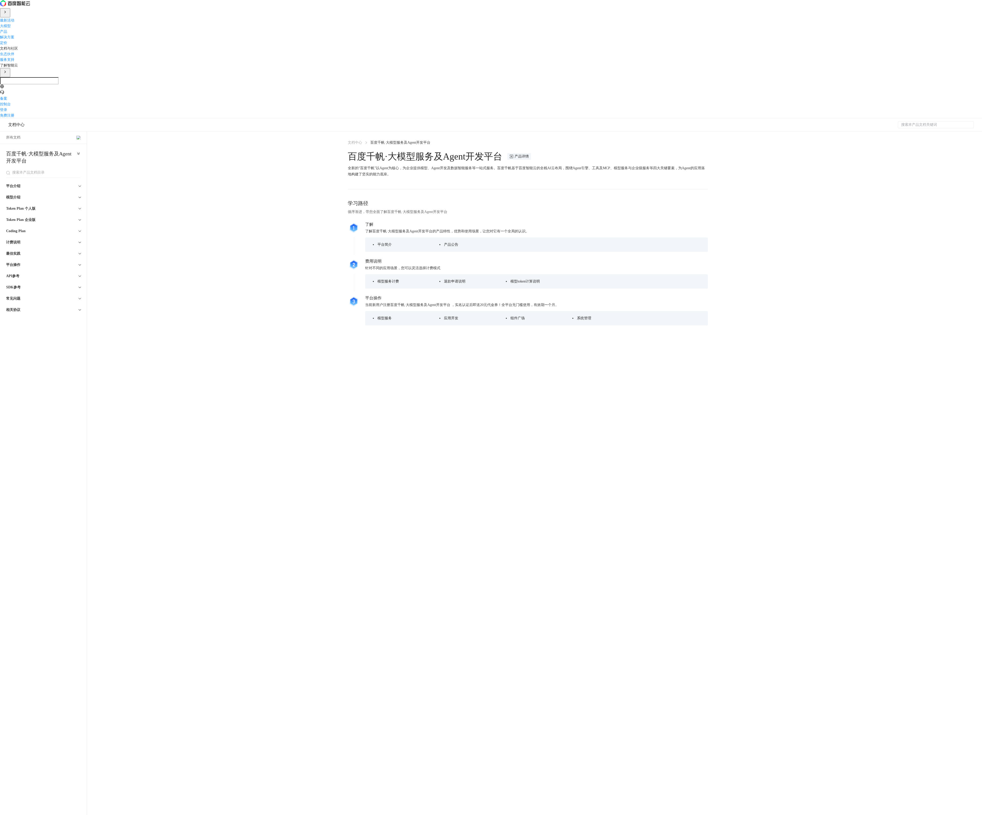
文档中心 (16, 124)
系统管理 (584, 318)
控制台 (5, 104)
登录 (3, 109)
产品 (3, 31)
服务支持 (7, 59)
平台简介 (384, 244)
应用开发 (451, 318)
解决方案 (7, 37)
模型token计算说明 (525, 281)
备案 (3, 98)
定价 (3, 42)
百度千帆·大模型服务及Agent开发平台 (39, 157)
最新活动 (7, 20)
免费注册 (7, 115)
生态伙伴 (7, 54)
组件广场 (517, 318)
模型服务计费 (388, 281)
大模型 (5, 26)
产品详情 (522, 156)
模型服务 (384, 318)
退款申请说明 (454, 281)
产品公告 (451, 244)
